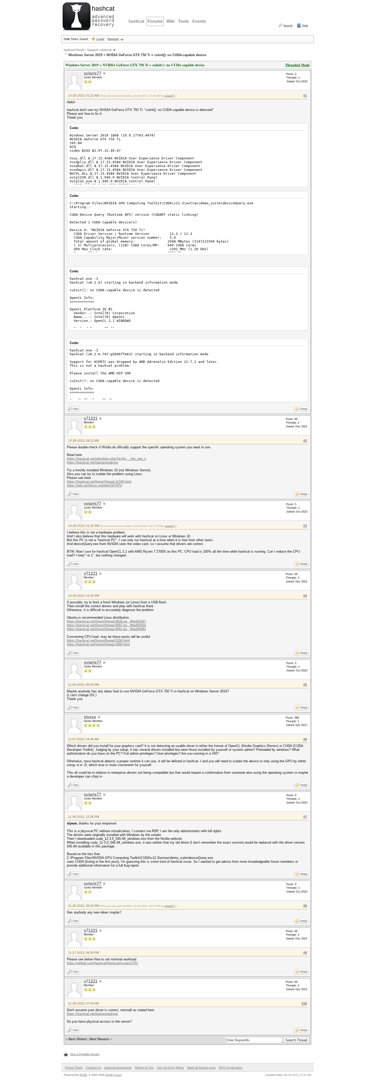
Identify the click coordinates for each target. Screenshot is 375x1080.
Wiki (170, 21)
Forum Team (73, 1068)
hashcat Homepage (118, 1068)
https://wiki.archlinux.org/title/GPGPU (94, 485)
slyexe (90, 717)
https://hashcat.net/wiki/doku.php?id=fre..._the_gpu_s (106, 459)
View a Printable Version (84, 1054)
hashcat (136, 21)
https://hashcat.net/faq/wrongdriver (92, 462)
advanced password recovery (102, 15)
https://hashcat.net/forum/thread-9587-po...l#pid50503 (106, 625)
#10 (304, 1003)
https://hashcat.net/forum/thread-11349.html (99, 482)
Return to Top (144, 1068)
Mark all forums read (201, 1068)
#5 (305, 685)
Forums (155, 21)
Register (113, 39)
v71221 (90, 418)
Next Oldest (77, 1039)
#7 (305, 817)
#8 (305, 906)
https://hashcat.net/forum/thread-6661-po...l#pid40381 (106, 629)
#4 (305, 596)
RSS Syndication (230, 1068)
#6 (305, 739)
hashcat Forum (74, 50)
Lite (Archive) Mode (170, 1068)
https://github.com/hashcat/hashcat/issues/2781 (102, 963)
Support (92, 50)
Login (100, 39)
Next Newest (99, 1039)
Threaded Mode (297, 65)
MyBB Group (113, 1074)
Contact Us (93, 1068)
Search (288, 25)
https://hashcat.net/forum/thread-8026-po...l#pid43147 (106, 621)
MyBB (83, 1074)
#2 (305, 440)
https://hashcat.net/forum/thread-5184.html (98, 640)
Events (199, 21)
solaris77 (92, 73)
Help (305, 25)
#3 (305, 526)
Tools (183, 21)
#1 (305, 95)
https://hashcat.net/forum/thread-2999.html (98, 644)
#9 (305, 953)
